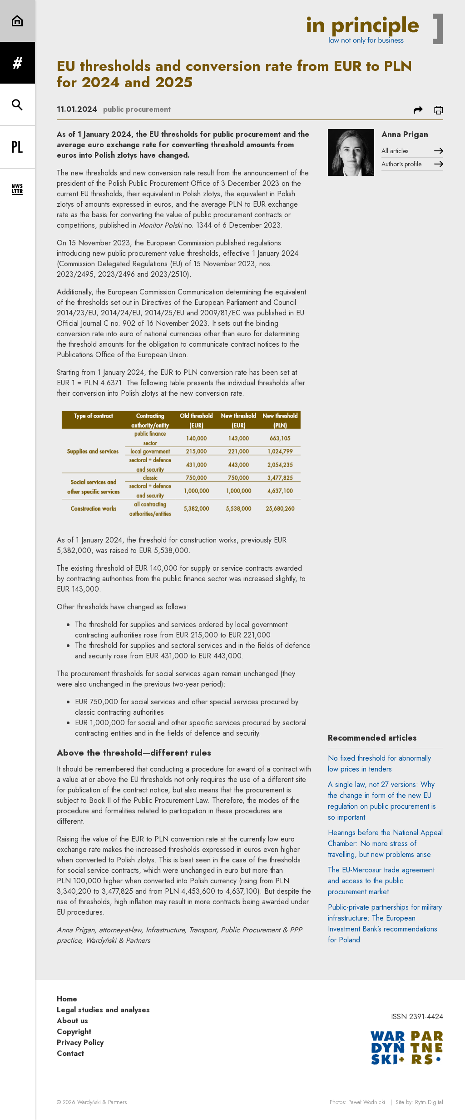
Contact (70, 1053)
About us (72, 1020)
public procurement (137, 109)
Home (67, 999)
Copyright (74, 1031)
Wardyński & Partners (102, 1102)
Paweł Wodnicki (366, 1102)
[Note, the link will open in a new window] (407, 1047)
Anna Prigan (404, 134)
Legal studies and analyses (103, 1010)
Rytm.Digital (429, 1102)
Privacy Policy (80, 1042)
